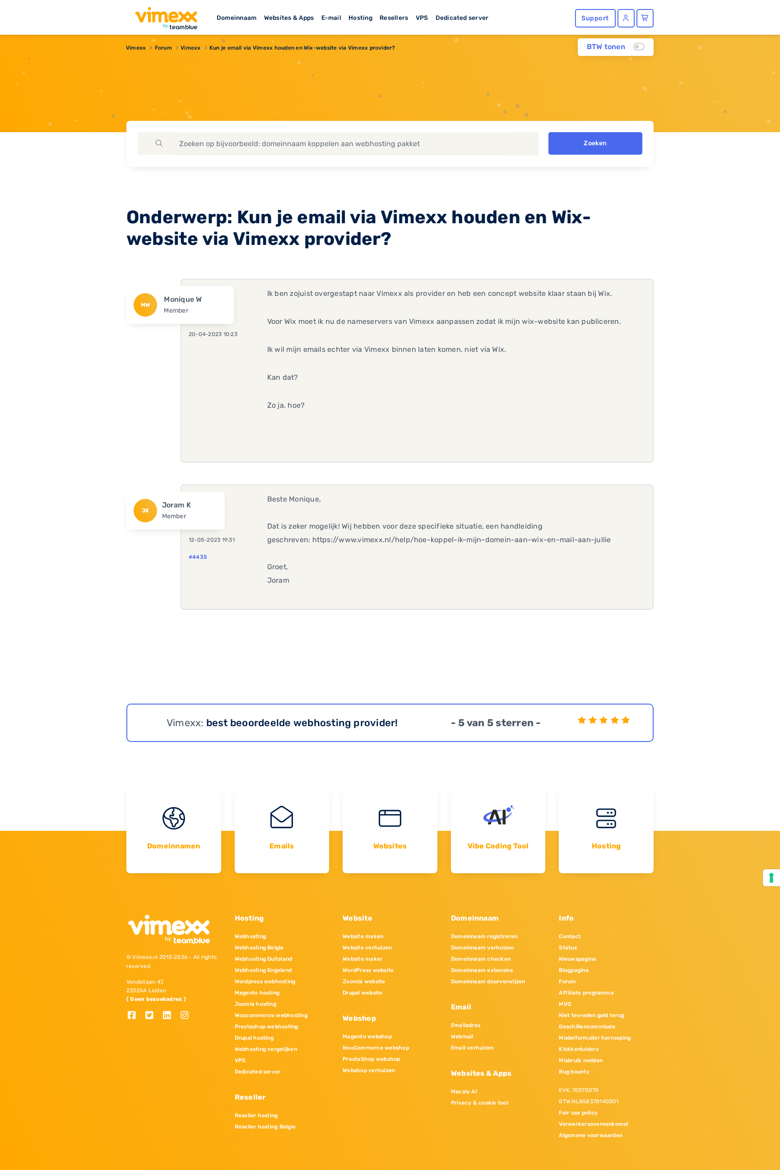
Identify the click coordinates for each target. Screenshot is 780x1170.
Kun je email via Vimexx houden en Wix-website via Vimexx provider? (302, 48)
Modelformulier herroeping (595, 1038)
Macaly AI (464, 1091)
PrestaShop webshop (371, 1059)
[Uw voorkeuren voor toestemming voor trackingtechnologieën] (771, 877)
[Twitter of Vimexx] (153, 1016)
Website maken (363, 936)
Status (567, 947)
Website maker (362, 959)
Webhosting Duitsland (263, 959)
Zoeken (595, 143)
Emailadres (465, 1025)
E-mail (331, 17)
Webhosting (250, 936)
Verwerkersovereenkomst (593, 1124)
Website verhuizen (367, 947)
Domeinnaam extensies (482, 970)
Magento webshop (367, 1036)
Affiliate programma (586, 993)
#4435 (198, 557)
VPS (422, 17)
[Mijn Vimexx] (626, 18)
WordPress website (368, 970)
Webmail (462, 1036)
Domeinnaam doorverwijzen (488, 981)
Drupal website (362, 993)
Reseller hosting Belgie (265, 1127)
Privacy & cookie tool (479, 1103)
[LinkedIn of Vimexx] (170, 1016)
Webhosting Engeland (263, 970)
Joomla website (364, 981)
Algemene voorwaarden (590, 1135)
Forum (163, 48)
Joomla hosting (255, 1004)
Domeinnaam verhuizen (482, 947)
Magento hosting (257, 993)
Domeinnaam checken (481, 959)
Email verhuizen (472, 1048)
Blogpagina (573, 970)
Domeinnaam (236, 17)
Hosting (360, 17)
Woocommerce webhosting (271, 1015)
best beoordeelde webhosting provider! (302, 723)
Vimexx (136, 48)
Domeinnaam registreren (484, 936)
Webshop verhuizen (369, 1070)
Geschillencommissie (587, 1026)
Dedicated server (462, 17)
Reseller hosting (256, 1115)
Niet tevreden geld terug (591, 1015)
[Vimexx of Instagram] (187, 1016)
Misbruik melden (581, 1060)
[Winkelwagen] (645, 18)
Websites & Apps (289, 17)
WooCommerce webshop (376, 1048)
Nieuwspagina (577, 959)
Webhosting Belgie (259, 947)
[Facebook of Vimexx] (135, 1016)
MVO (565, 1004)
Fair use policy (578, 1113)
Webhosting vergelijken (266, 1049)
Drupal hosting (254, 1038)
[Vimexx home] (162, 15)
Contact (569, 936)
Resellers (394, 17)
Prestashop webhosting (266, 1026)
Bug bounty (574, 1072)
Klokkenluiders (578, 1049)
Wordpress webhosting (265, 981)
